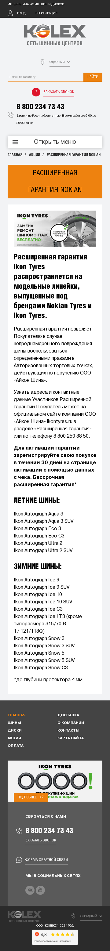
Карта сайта (70, 738)
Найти (92, 77)
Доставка (68, 715)
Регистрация (46, 13)
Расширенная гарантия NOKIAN (74, 155)
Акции (34, 155)
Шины (14, 723)
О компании (70, 723)
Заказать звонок (58, 92)
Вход (21, 13)
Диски (15, 730)
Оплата (16, 745)
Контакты (68, 730)
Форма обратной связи (46, 860)
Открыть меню (55, 142)
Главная (15, 155)
